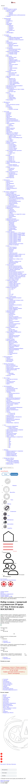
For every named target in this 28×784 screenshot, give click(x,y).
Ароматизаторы (6, 697)
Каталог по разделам (7, 683)
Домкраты (5, 711)
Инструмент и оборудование (9, 703)
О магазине (5, 679)
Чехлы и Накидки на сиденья (9, 707)
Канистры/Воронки (7, 704)
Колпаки (5, 694)
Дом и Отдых (6, 706)
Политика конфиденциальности (10, 689)
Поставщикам (6, 681)
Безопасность (6, 702)
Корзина (2, 781)
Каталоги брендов (7, 682)
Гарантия (5, 680)
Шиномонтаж (6, 699)
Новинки (5, 686)
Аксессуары (5, 700)
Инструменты (4, 769)
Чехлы (4, 696)
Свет (4, 710)
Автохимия (5, 698)
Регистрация (14, 474)
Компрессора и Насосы (8, 712)
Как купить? (3, 580)
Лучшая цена (6, 687)
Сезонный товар (6, 685)
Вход (5, 474)
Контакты (14, 580)
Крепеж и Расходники (8, 705)
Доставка (9, 580)
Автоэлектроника (7, 709)
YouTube (3, 775)
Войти (2, 780)
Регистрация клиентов (8, 688)
